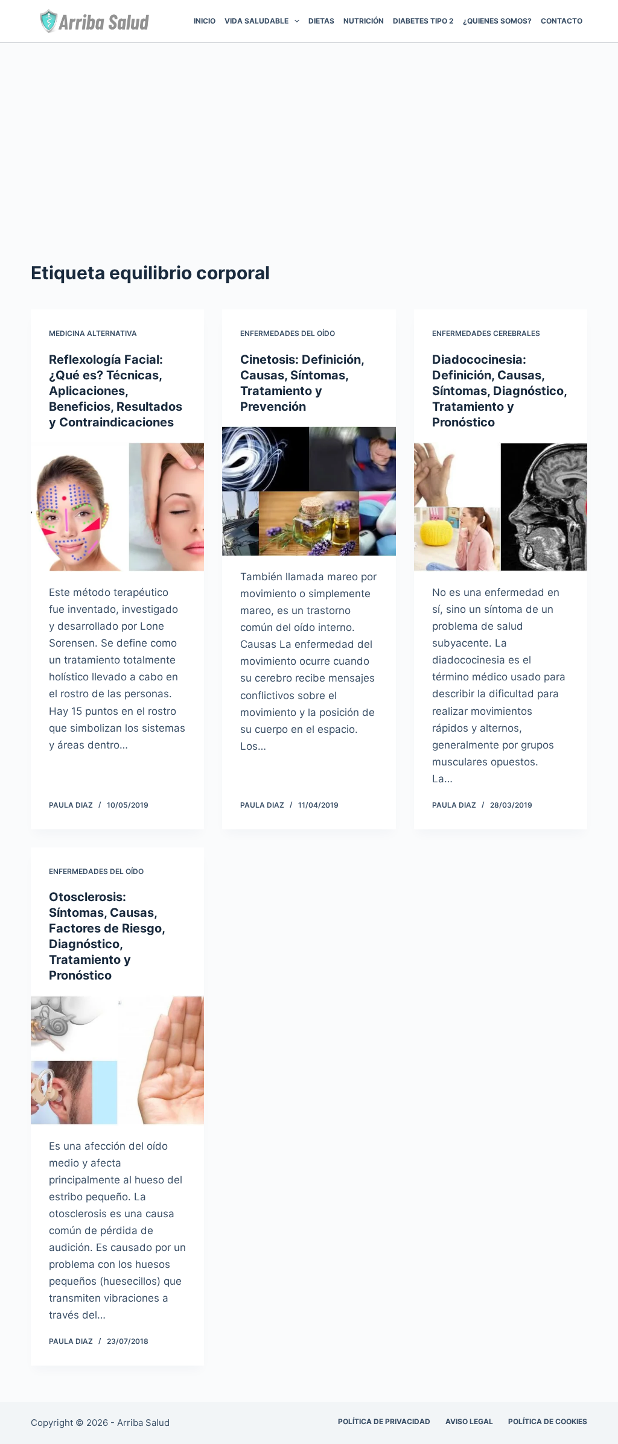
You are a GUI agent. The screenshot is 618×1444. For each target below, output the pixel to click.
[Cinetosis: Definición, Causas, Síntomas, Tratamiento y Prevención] (308, 491)
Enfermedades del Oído (287, 333)
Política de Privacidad (384, 1421)
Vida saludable (256, 20)
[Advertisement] (309, 133)
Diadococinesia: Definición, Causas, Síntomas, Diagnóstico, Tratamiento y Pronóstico (499, 390)
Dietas (321, 20)
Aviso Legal (469, 1421)
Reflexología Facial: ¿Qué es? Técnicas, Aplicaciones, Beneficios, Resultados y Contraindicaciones (115, 390)
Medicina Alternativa (93, 333)
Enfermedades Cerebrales (486, 333)
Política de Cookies (547, 1421)
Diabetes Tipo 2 (423, 20)
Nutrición (363, 20)
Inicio (204, 20)
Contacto (561, 20)
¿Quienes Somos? (497, 20)
